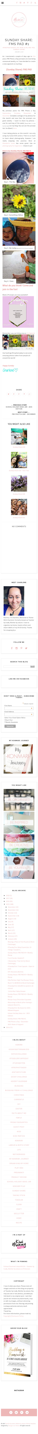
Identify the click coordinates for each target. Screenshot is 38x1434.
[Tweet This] (9, 394)
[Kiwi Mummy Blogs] (19, 1249)
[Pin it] (24, 394)
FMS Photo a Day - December (18, 1022)
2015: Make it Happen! (15, 1024)
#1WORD (19, 1045)
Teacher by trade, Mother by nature (15, 1423)
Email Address (18, 711)
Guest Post (19, 1127)
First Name (18, 705)
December (6, 116)
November (27, 113)
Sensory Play (19, 1186)
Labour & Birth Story (19, 1145)
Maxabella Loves (9, 143)
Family (19, 1118)
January (11, 939)
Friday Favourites (19, 1122)
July (9, 921)
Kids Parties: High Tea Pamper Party (20, 980)
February (11, 936)
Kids (19, 1131)
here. (15, 128)
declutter (19, 1213)
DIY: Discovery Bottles (15, 972)
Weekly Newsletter (12, 722)
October (17, 113)
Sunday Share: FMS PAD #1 (17, 1019)
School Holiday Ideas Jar (19, 1182)
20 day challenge (19, 1077)
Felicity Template (31, 1423)
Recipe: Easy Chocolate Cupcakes (19, 1000)
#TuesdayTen (19, 1063)
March (10, 933)
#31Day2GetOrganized (19, 1049)
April (9, 930)
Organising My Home (19, 1163)
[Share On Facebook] (14, 394)
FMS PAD (31, 47)
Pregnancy (19, 1172)
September (6, 113)
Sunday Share (19, 49)
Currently (19, 1099)
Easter (19, 1109)
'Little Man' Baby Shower (17, 991)
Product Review (19, 1177)
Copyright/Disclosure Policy (14, 1316)
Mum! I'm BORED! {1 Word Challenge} (21, 983)
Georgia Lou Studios (14, 1425)
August (10, 919)
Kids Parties (19, 1136)
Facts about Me (19, 1113)
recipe (19, 1223)
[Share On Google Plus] (19, 394)
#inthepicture (19, 1072)
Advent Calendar (19, 1081)
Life (19, 1150)
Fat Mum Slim (22, 47)
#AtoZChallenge (19, 1054)
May (9, 927)
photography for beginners (12, 146)
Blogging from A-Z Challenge (19, 1090)
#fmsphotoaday (9, 47)
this (34, 56)
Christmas (19, 1095)
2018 (7, 895)
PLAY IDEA (19, 1168)
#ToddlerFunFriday (19, 1058)
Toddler (19, 1200)
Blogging (19, 1086)
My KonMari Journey (19, 1159)
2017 (7, 898)
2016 (7, 901)
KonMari (19, 1141)
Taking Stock (19, 1195)
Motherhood (19, 1154)
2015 (7, 904)
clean (19, 1204)
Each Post (9, 720)
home (19, 1218)
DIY (19, 1104)
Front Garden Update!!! (16, 958)
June (9, 924)
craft (19, 1209)
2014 (7, 1027)
